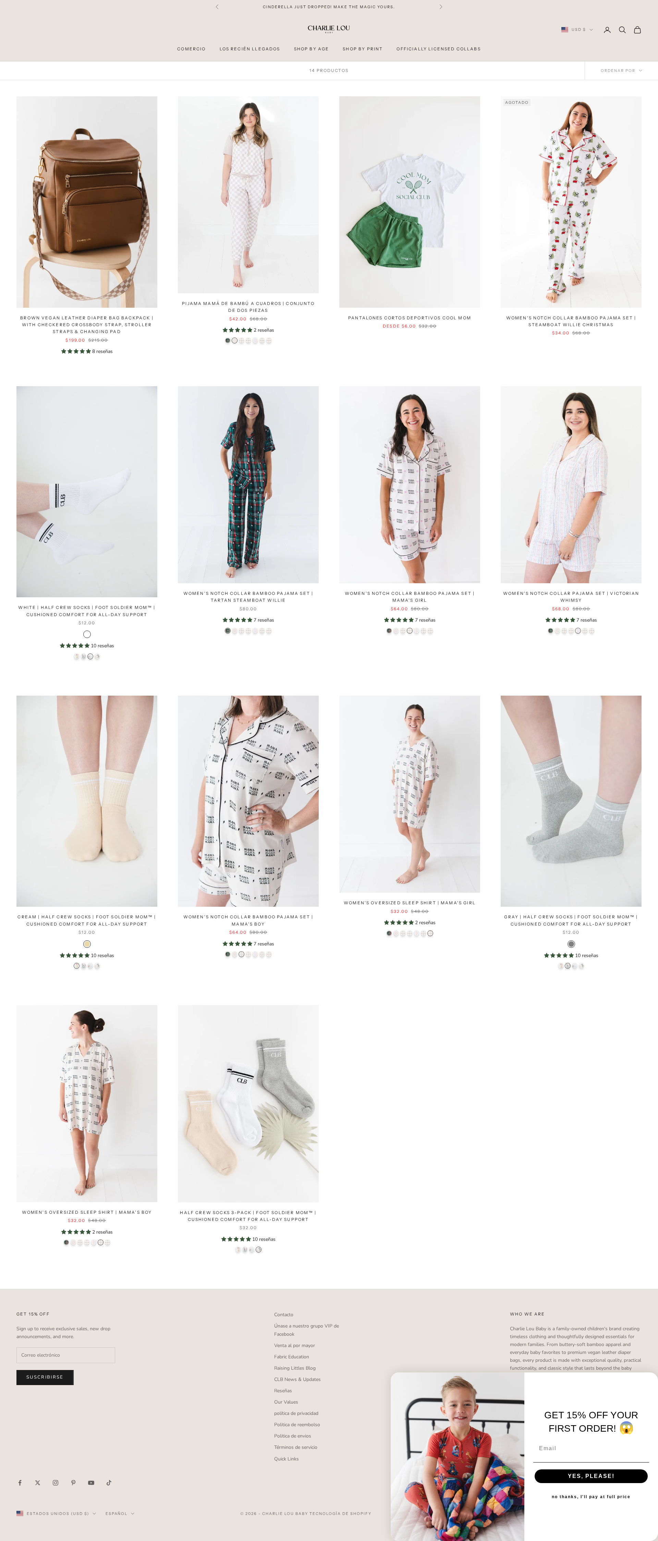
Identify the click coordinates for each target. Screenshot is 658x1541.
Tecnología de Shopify (340, 1513)
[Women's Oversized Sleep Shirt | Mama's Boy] (262, 340)
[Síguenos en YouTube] (91, 1482)
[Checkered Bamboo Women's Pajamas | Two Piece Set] (234, 340)
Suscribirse (45, 1377)
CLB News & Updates (297, 1379)
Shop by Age (311, 48)
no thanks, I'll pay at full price (591, 1496)
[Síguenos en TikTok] (109, 1482)
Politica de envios (292, 1436)
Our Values (286, 1402)
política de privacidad (296, 1413)
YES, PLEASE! (591, 1476)
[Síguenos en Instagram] (55, 1482)
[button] (76, 351)
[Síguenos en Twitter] (37, 1482)
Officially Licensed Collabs (438, 48)
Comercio (191, 48)
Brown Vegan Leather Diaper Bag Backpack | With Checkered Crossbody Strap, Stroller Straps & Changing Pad (87, 324)
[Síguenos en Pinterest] (73, 1482)
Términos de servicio (295, 1447)
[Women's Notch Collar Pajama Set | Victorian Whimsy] (255, 340)
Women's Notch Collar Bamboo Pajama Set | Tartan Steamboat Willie (248, 597)
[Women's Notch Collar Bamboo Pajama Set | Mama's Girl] (248, 340)
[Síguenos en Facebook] (19, 1482)
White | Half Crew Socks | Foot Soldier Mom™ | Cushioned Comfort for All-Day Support (86, 611)
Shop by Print (363, 48)
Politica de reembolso (297, 1424)
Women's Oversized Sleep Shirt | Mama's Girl (410, 902)
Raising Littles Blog (295, 1368)
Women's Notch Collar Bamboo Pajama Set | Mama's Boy (248, 920)
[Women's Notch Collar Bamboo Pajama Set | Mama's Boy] (241, 340)
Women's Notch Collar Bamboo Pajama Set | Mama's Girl (410, 597)
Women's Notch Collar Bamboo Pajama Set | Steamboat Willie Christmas (571, 321)
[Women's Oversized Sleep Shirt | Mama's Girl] (269, 340)
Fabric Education (291, 1357)
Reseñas (283, 1390)
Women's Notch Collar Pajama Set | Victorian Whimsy (571, 597)
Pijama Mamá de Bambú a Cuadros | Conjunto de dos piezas (248, 307)
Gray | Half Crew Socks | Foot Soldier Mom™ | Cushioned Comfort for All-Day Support (571, 920)
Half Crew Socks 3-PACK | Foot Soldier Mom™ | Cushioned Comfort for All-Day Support (248, 1216)
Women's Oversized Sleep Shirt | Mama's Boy (87, 1212)
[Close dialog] (650, 1380)
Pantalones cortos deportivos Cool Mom (409, 317)
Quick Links (286, 1459)
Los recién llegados (250, 48)
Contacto (283, 1314)
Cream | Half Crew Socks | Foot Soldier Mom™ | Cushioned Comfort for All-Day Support (86, 920)
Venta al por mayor (294, 1345)
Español (117, 1513)
